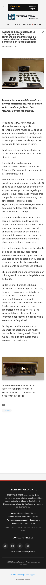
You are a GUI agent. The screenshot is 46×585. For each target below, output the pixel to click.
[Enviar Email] (5, 546)
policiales (7, 410)
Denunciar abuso (23, 579)
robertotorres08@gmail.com (25, 551)
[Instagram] (27, 546)
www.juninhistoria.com (29, 520)
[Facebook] (12, 546)
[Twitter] (20, 546)
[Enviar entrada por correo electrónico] (3, 405)
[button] (42, 32)
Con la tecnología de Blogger (23, 575)
